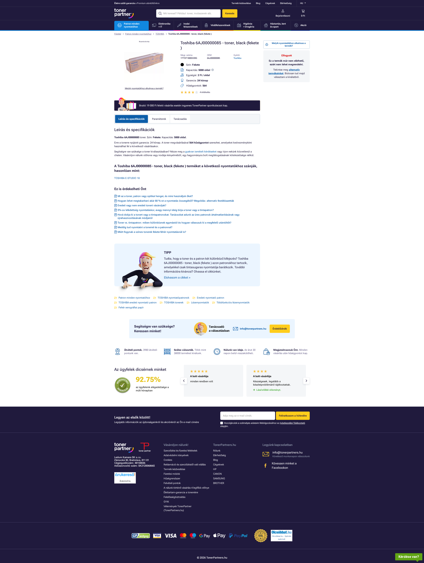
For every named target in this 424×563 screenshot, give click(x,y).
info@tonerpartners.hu (253, 328)
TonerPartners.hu (224, 445)
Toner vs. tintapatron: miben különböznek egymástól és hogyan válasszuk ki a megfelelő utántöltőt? (174, 222)
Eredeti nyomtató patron (210, 297)
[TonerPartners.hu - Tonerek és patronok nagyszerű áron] (124, 13)
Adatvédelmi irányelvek (176, 455)
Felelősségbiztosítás (174, 497)
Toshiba (237, 58)
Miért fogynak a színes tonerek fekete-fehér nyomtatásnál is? (152, 231)
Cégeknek (270, 3)
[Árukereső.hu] (125, 476)
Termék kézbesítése (241, 3)
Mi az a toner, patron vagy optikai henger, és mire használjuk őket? (155, 196)
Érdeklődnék (280, 328)
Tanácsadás (180, 118)
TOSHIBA (160, 34)
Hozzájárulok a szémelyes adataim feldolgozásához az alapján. (262, 424)
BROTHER (218, 483)
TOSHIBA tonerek (174, 302)
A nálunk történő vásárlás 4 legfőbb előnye (186, 487)
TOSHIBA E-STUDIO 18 (127, 178)
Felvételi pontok (172, 483)
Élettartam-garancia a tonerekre (181, 492)
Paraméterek (159, 118)
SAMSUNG (219, 478)
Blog (258, 3)
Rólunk (216, 450)
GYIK (166, 501)
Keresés (229, 13)
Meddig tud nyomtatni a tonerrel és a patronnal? (145, 227)
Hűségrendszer (172, 478)
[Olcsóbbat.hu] (282, 532)
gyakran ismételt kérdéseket (200, 151)
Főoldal (117, 34)
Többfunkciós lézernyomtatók (233, 302)
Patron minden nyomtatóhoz (138, 34)
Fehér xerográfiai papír (131, 307)
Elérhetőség (286, 3)
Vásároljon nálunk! (176, 445)
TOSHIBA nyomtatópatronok (173, 297)
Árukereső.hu (125, 481)
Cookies (168, 459)
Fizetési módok (172, 473)
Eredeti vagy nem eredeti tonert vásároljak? (142, 205)
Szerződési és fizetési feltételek (180, 450)
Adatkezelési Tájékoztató (292, 423)
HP (214, 469)
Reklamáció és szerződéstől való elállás (185, 464)
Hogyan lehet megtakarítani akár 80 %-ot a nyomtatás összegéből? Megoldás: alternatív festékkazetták (176, 200)
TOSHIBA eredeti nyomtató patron (138, 302)
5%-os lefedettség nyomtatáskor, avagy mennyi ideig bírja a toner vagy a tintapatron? (166, 210)
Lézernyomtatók (200, 302)
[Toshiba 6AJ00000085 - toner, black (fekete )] (144, 81)
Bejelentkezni (283, 15)
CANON (217, 473)
